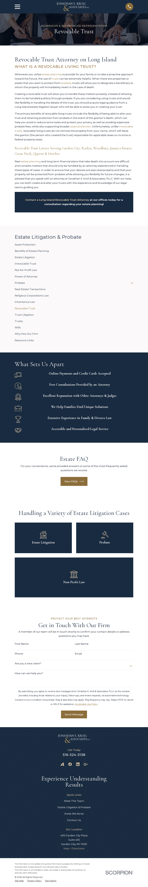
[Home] (73, 6)
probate (66, 83)
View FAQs (71, 481)
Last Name (81, 643)
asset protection (80, 126)
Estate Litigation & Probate (74, 807)
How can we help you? (29, 673)
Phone (19, 653)
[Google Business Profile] (85, 764)
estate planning (52, 74)
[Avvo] (62, 764)
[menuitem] (74, 245)
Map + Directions (74, 848)
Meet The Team (74, 800)
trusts (55, 78)
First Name (22, 643)
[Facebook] (70, 764)
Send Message (74, 714)
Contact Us (74, 820)
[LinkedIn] (78, 764)
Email (78, 653)
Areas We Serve (74, 813)
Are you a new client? (28, 663)
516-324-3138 (74, 755)
